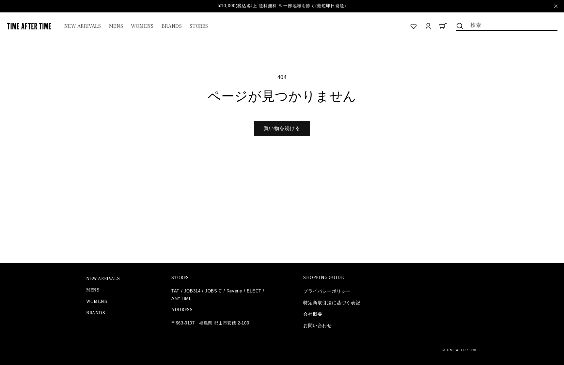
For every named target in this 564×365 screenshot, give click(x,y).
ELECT (254, 291)
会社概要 (312, 314)
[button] (116, 26)
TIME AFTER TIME (462, 350)
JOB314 (192, 291)
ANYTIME (181, 298)
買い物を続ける (282, 128)
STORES (180, 278)
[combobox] (506, 24)
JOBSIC (213, 291)
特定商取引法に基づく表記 (331, 302)
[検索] (460, 26)
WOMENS (96, 302)
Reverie (234, 291)
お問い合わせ (317, 325)
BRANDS (95, 313)
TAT (175, 291)
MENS (93, 290)
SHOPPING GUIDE (323, 278)
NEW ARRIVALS (103, 279)
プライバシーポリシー (327, 291)
